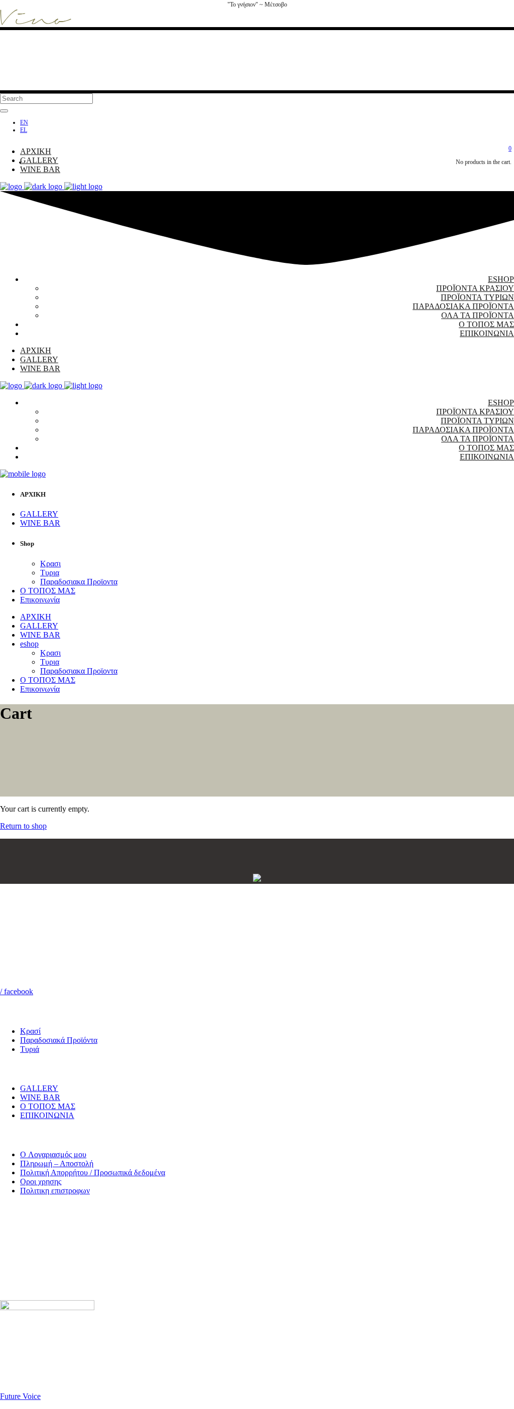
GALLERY (39, 1088)
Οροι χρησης (40, 1181)
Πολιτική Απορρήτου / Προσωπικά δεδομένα (92, 1172)
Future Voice (20, 1396)
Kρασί (30, 1031)
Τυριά (29, 1049)
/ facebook (16, 991)
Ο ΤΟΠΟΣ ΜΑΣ (47, 1106)
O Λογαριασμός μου (53, 1154)
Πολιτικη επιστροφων (55, 1190)
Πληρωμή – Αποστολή (56, 1163)
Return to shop (23, 826)
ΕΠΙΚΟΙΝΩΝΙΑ (47, 1115)
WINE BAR (40, 1097)
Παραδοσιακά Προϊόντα (58, 1040)
